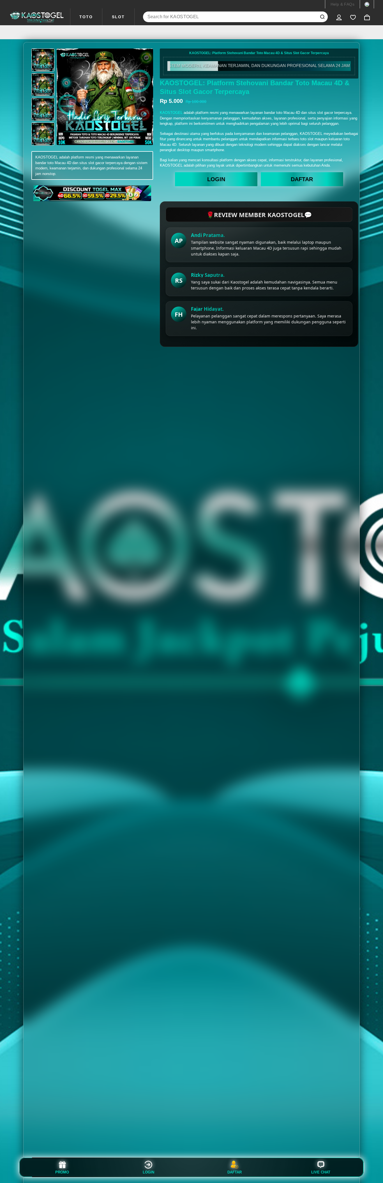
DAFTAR (302, 179)
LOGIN (216, 179)
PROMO (62, 1172)
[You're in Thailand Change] (367, 4)
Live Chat (320, 1172)
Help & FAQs (342, 4)
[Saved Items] (353, 16)
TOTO (86, 17)
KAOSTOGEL (171, 113)
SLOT (118, 17)
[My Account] (339, 16)
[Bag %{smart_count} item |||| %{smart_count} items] (367, 16)
